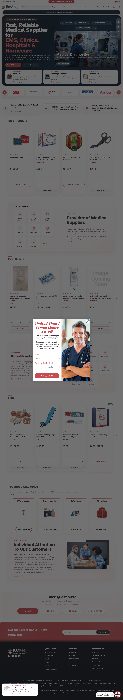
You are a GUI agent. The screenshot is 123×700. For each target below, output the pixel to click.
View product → (16, 694)
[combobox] (38, 367)
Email (37, 354)
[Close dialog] (88, 321)
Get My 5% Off (47, 376)
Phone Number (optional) (44, 363)
